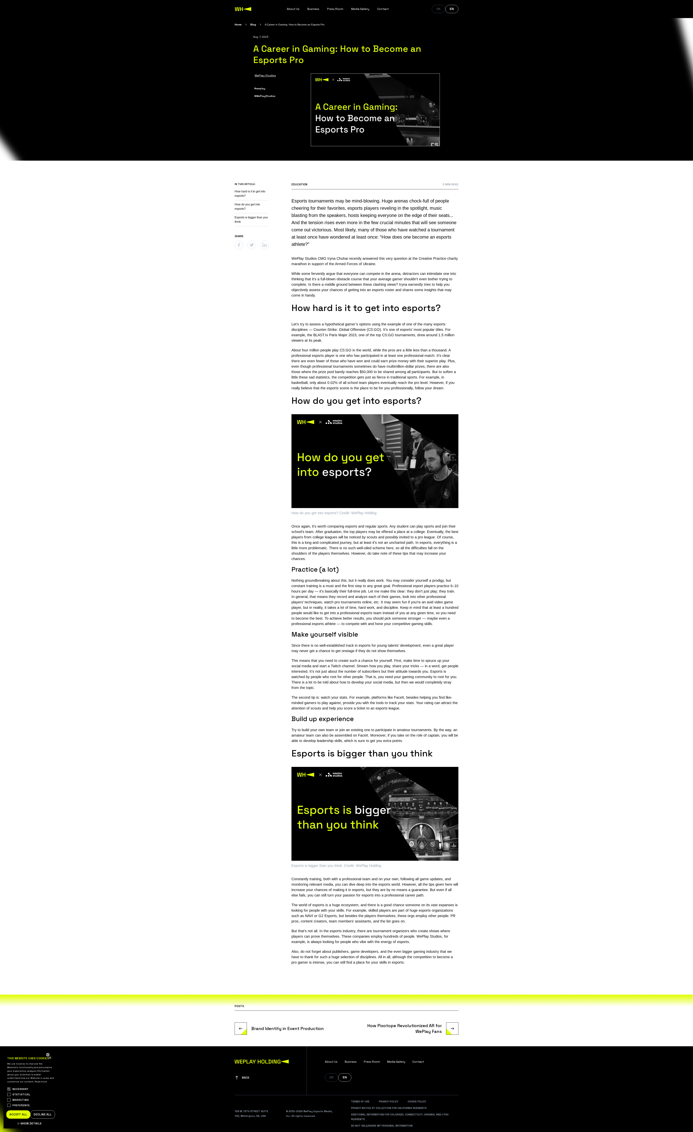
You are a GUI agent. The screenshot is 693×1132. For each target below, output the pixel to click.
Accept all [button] (18, 1114)
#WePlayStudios (264, 96)
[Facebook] (239, 245)
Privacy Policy (388, 1101)
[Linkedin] (264, 245)
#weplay (259, 88)
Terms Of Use (360, 1101)
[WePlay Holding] (243, 9)
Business (313, 9)
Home (238, 24)
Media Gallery (360, 9)
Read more (41, 1081)
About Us (293, 9)
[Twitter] (251, 245)
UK (438, 8)
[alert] (31, 1089)
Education (299, 184)
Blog (253, 24)
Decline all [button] (43, 1114)
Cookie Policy (417, 1101)
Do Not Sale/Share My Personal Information (382, 1125)
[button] (30, 1123)
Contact (383, 9)
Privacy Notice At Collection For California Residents (388, 1108)
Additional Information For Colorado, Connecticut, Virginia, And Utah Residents (399, 1117)
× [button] (50, 1058)
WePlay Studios (265, 75)
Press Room (335, 9)
